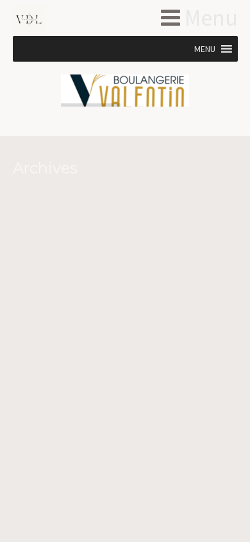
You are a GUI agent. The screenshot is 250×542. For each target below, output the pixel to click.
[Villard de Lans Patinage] (50, 20)
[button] (204, 49)
